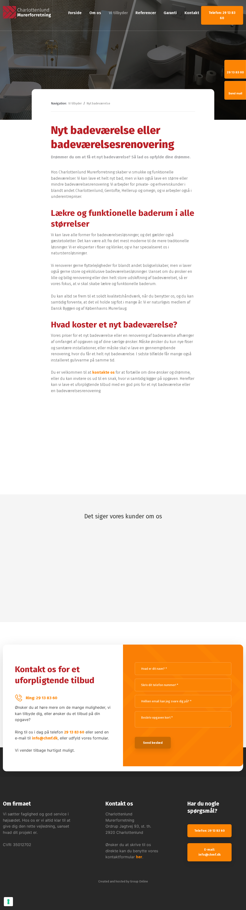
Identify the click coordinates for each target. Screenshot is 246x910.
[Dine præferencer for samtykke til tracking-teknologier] (8, 901)
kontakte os (103, 372)
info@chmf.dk (45, 738)
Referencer (145, 13)
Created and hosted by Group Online (123, 881)
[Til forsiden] (27, 12)
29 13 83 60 (74, 732)
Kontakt (191, 13)
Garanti (170, 13)
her (139, 857)
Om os (95, 13)
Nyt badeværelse (98, 103)
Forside (75, 13)
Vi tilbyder (118, 13)
